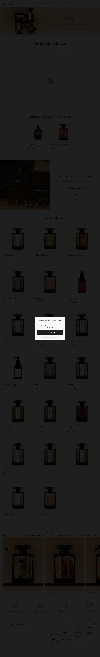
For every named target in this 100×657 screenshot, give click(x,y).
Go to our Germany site (50, 332)
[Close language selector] (63, 319)
